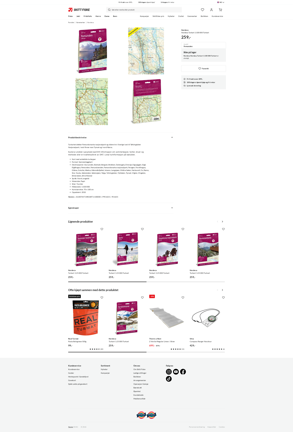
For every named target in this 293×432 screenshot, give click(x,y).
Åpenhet (137, 391)
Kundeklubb (138, 395)
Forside (71, 22)
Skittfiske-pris (158, 16)
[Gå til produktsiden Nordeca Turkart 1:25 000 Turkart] (85, 249)
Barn (115, 16)
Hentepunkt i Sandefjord (78, 377)
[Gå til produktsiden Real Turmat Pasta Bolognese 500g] (85, 317)
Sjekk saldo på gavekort (77, 384)
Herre (98, 16)
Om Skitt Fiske (139, 369)
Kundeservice (217, 16)
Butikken (204, 16)
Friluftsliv (88, 16)
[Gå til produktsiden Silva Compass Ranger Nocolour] (207, 317)
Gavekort (72, 380)
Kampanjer (144, 16)
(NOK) (73, 427)
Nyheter (171, 16)
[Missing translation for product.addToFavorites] (102, 229)
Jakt (78, 16)
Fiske (70, 16)
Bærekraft (137, 388)
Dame (106, 16)
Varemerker (192, 16)
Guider (71, 373)
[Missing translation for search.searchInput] (108, 10)
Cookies (222, 427)
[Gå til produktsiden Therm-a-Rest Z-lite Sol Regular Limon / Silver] (166, 317)
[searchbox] (146, 9)
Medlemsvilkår (139, 399)
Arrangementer (139, 380)
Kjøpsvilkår (212, 427)
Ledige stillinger (139, 373)
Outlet (181, 16)
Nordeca (90, 22)
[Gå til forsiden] (79, 10)
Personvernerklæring (197, 427)
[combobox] (144, 9)
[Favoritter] (202, 10)
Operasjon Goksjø (140, 384)
